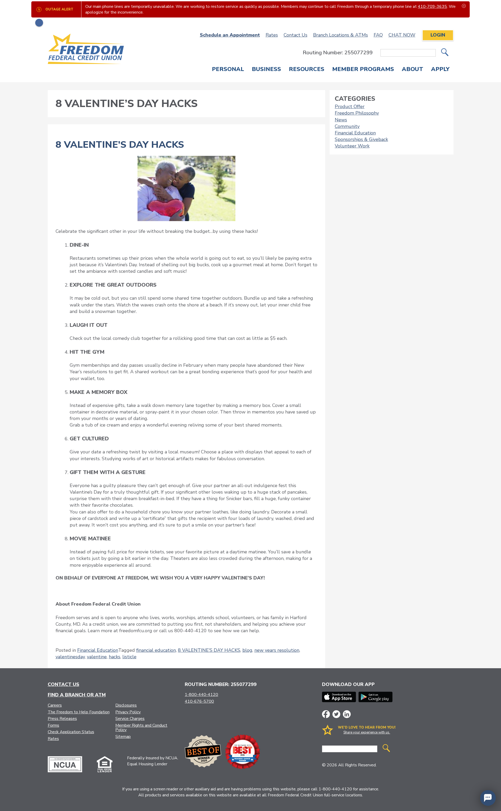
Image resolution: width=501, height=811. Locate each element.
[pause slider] (39, 23)
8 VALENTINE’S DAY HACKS (120, 144)
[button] (488, 798)
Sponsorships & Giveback (361, 139)
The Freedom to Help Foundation (79, 712)
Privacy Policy (128, 712)
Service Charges (130, 718)
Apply (440, 69)
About (412, 69)
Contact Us (295, 35)
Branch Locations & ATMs (340, 35)
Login (438, 35)
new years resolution (276, 650)
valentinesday (70, 657)
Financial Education (97, 650)
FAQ (378, 35)
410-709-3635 (432, 6)
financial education (156, 650)
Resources (306, 69)
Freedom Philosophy (357, 113)
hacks (114, 657)
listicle (129, 657)
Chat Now (402, 35)
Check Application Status (71, 732)
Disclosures (126, 705)
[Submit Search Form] (445, 53)
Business (266, 69)
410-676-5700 (199, 701)
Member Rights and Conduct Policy (141, 728)
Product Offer (350, 106)
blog (247, 650)
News (341, 120)
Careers (55, 705)
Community (347, 126)
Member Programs (363, 69)
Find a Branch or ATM (77, 695)
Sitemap (123, 736)
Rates (272, 35)
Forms (53, 725)
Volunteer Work (352, 146)
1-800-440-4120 (201, 694)
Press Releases (62, 718)
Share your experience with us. (366, 732)
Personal (228, 69)
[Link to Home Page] (86, 50)
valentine (97, 657)
